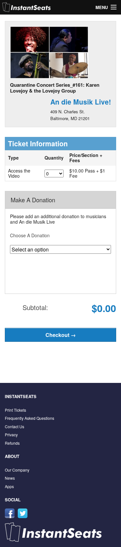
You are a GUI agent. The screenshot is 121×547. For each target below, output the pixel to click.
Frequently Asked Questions (29, 418)
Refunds (12, 443)
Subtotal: (35, 307)
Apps (9, 486)
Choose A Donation (30, 235)
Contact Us (14, 426)
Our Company (17, 470)
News (10, 478)
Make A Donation (33, 199)
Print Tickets (15, 410)
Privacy (11, 434)
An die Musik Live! (80, 101)
